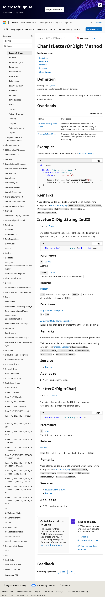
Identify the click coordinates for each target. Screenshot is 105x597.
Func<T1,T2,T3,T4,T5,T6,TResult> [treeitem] (18, 417)
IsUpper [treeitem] (12, 95)
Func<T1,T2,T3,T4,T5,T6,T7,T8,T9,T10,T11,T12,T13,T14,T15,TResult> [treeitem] (18, 489)
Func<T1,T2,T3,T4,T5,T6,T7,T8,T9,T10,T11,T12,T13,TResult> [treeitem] (18, 472)
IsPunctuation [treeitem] (15, 71)
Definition (43, 58)
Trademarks (21, 595)
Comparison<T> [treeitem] (12, 154)
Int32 (52, 272)
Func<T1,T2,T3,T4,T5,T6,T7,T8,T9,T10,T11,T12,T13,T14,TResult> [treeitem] (18, 480)
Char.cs (52, 226)
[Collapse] (32, 36)
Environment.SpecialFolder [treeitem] (16, 311)
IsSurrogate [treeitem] (14, 81)
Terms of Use (7, 595)
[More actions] (100, 38)
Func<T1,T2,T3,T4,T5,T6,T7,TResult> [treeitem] (18, 425)
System (52, 85)
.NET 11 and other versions (56, 380)
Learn (40, 38)
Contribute (48, 591)
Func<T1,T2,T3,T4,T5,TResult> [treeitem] (17, 411)
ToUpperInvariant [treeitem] (16, 128)
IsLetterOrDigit (86, 153)
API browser (58, 38)
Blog (37, 591)
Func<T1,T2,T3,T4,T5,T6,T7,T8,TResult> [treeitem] (18, 433)
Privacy (59, 591)
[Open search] (92, 22)
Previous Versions (24, 591)
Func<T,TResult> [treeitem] (12, 392)
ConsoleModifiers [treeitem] (12, 187)
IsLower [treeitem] (12, 57)
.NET (48, 38)
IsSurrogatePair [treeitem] (16, 86)
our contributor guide (51, 545)
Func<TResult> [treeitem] (11, 387)
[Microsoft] (4, 22)
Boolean (44, 288)
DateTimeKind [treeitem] (11, 234)
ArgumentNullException (52, 310)
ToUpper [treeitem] (13, 123)
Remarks (43, 68)
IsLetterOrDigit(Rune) (55, 489)
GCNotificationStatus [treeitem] (14, 532)
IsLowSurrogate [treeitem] (16, 62)
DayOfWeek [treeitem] (10, 244)
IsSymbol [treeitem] (13, 90)
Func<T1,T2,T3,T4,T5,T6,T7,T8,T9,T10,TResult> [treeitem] (18, 449)
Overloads (43, 61)
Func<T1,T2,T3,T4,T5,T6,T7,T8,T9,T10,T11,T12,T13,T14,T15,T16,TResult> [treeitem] (18, 500)
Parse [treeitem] (11, 104)
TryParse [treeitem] (13, 132)
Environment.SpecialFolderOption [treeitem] (14, 317)
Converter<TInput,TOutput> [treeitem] (17, 215)
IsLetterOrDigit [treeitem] (16, 53)
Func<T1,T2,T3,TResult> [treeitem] (15, 401)
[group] (70, 176)
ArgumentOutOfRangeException (56, 321)
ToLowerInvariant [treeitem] (16, 114)
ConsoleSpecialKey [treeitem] (13, 192)
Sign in (99, 22)
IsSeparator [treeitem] (14, 76)
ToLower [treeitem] (12, 109)
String (48, 261)
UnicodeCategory (58, 205)
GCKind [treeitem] (8, 522)
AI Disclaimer (7, 591)
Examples (43, 64)
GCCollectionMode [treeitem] (13, 513)
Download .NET (94, 29)
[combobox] (17, 41)
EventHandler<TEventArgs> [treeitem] (17, 337)
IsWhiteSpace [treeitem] (15, 100)
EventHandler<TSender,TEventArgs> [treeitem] (18, 344)
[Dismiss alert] (100, 5)
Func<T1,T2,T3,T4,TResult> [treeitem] (16, 406)
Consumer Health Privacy (77, 591)
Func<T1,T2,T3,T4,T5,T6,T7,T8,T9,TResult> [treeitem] (18, 441)
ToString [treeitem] (12, 118)
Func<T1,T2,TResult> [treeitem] (14, 397)
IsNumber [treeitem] (13, 67)
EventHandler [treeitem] (11, 333)
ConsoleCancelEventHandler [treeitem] (17, 168)
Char (47, 431)
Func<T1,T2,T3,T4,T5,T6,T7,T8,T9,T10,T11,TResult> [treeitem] (18, 456)
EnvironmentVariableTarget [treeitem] (17, 323)
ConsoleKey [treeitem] (10, 178)
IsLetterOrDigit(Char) (47, 134)
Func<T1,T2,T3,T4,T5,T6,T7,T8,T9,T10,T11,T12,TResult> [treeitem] (18, 464)
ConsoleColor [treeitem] (10, 173)
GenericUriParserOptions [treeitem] (16, 541)
